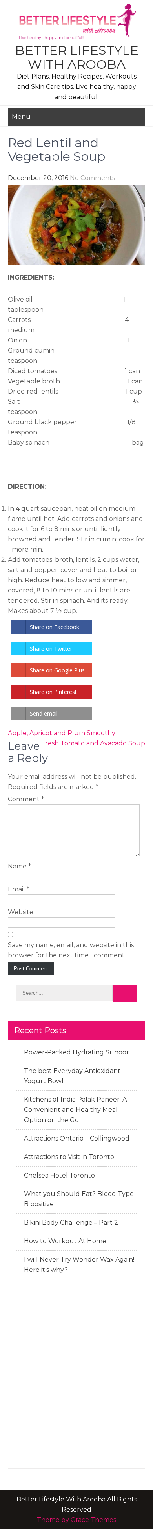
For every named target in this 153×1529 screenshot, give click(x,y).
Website (20, 912)
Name (19, 866)
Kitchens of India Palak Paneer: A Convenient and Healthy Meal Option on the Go (75, 1110)
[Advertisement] (76, 1384)
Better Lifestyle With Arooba (76, 57)
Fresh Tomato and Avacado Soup (93, 743)
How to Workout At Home (65, 1241)
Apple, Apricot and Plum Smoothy (61, 733)
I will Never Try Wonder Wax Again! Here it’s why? (79, 1264)
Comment (26, 799)
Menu (21, 116)
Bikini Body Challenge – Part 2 (71, 1222)
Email (18, 889)
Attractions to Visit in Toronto (69, 1157)
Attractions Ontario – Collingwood (76, 1138)
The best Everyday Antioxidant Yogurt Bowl (72, 1076)
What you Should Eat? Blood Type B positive (79, 1199)
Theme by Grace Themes (76, 1519)
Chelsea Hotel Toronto (59, 1175)
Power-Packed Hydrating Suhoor (76, 1052)
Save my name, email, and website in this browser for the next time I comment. (71, 950)
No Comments (92, 178)
